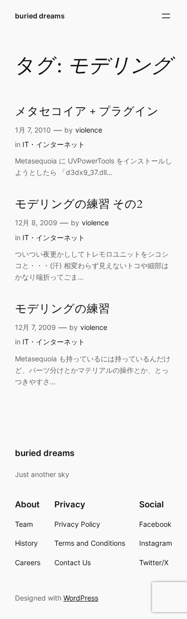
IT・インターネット (53, 144)
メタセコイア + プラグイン (87, 112)
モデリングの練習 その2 (79, 204)
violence (88, 130)
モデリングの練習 (62, 309)
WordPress (80, 598)
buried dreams (40, 15)
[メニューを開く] (166, 16)
